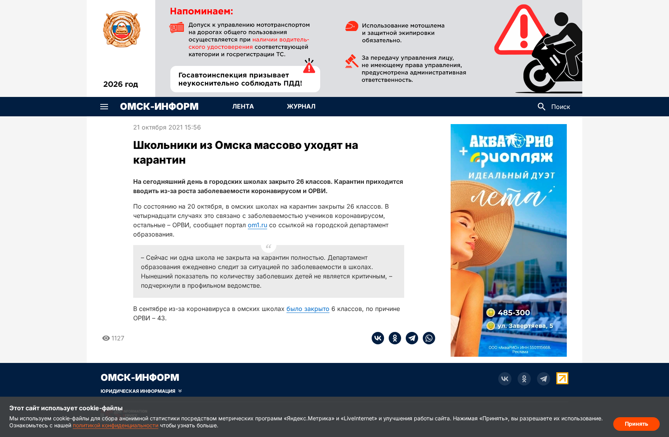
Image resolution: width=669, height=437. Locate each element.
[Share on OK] (392, 338)
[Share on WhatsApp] (426, 338)
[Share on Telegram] (409, 338)
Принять (636, 423)
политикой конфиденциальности (115, 425)
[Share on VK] (378, 338)
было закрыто (307, 309)
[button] (104, 106)
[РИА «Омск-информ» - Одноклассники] (524, 378)
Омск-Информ (159, 106)
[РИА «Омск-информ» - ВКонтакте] (504, 378)
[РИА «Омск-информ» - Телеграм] (543, 378)
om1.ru (257, 225)
